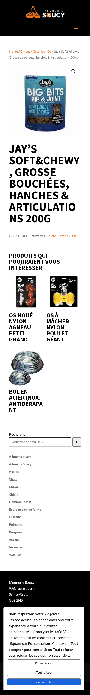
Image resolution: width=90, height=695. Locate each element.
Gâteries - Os (42, 51)
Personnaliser (44, 663)
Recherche (17, 434)
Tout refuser (44, 672)
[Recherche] (76, 442)
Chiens (25, 51)
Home (13, 51)
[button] (73, 71)
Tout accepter (44, 682)
